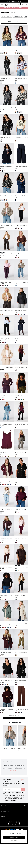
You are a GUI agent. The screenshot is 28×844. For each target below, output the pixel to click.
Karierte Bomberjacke (6, 225)
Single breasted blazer (21, 253)
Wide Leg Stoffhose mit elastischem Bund (11, 339)
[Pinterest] (19, 823)
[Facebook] (12, 823)
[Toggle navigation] (2, 5)
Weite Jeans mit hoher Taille (8, 424)
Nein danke (14, 840)
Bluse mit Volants (5, 137)
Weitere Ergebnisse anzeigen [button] (13, 718)
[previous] (1, 36)
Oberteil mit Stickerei (6, 680)
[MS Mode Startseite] (6, 4)
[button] (19, 4)
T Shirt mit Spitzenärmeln (7, 595)
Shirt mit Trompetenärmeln (7, 49)
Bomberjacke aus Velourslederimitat (10, 310)
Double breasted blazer (6, 367)
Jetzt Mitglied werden (14, 837)
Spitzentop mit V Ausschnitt (8, 395)
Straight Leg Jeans (5, 78)
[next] (12, 36)
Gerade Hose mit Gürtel (21, 225)
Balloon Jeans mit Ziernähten (8, 509)
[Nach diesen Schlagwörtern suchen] (16, 5)
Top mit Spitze (19, 395)
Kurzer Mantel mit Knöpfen (7, 166)
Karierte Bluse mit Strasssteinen (9, 107)
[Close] (26, 831)
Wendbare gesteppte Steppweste (9, 538)
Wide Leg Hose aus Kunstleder (8, 253)
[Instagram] (15, 823)
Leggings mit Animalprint (7, 567)
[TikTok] (8, 823)
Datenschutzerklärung (10, 800)
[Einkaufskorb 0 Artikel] (26, 4)
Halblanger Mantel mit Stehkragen (9, 709)
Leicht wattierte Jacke (21, 310)
